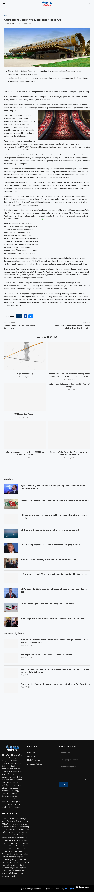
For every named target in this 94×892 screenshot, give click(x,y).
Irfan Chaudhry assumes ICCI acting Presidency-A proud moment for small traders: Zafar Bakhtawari (55, 670)
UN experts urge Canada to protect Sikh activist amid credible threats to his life (54, 516)
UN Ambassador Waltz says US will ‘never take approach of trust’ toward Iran (54, 590)
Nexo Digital (69, 889)
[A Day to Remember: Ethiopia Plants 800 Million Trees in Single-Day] (25, 435)
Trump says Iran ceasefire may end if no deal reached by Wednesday (52, 618)
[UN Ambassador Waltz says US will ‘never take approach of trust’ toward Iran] (11, 593)
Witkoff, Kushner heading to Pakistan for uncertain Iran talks (48, 559)
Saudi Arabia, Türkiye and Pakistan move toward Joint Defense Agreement (55, 500)
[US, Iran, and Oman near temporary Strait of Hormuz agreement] (11, 533)
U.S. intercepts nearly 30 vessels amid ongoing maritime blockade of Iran (54, 574)
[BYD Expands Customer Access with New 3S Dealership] (11, 658)
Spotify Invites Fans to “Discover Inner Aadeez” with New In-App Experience (55, 684)
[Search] (90, 4)
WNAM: (15, 24)
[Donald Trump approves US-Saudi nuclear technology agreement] (11, 548)
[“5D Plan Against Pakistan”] (25, 397)
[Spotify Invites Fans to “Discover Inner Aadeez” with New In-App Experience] (11, 688)
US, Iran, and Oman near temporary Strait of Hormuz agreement (50, 530)
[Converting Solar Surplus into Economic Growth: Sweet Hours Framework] (69, 435)
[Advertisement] (47, 714)
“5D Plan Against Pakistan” (24, 414)
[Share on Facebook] (25, 316)
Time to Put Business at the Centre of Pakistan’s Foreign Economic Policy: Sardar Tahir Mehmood (55, 641)
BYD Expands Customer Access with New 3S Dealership (46, 654)
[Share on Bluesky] (30, 316)
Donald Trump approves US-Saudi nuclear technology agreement (50, 545)
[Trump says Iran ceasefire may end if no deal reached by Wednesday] (11, 622)
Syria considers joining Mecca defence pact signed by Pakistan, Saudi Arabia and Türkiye (53, 487)
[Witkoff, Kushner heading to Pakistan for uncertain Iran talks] (11, 563)
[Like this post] (20, 316)
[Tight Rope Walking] (25, 356)
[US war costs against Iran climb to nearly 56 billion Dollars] (11, 607)
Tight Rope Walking (25, 374)
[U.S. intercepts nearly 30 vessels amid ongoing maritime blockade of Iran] (11, 578)
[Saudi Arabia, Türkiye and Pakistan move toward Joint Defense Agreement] (11, 504)
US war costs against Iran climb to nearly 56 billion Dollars (47, 604)
